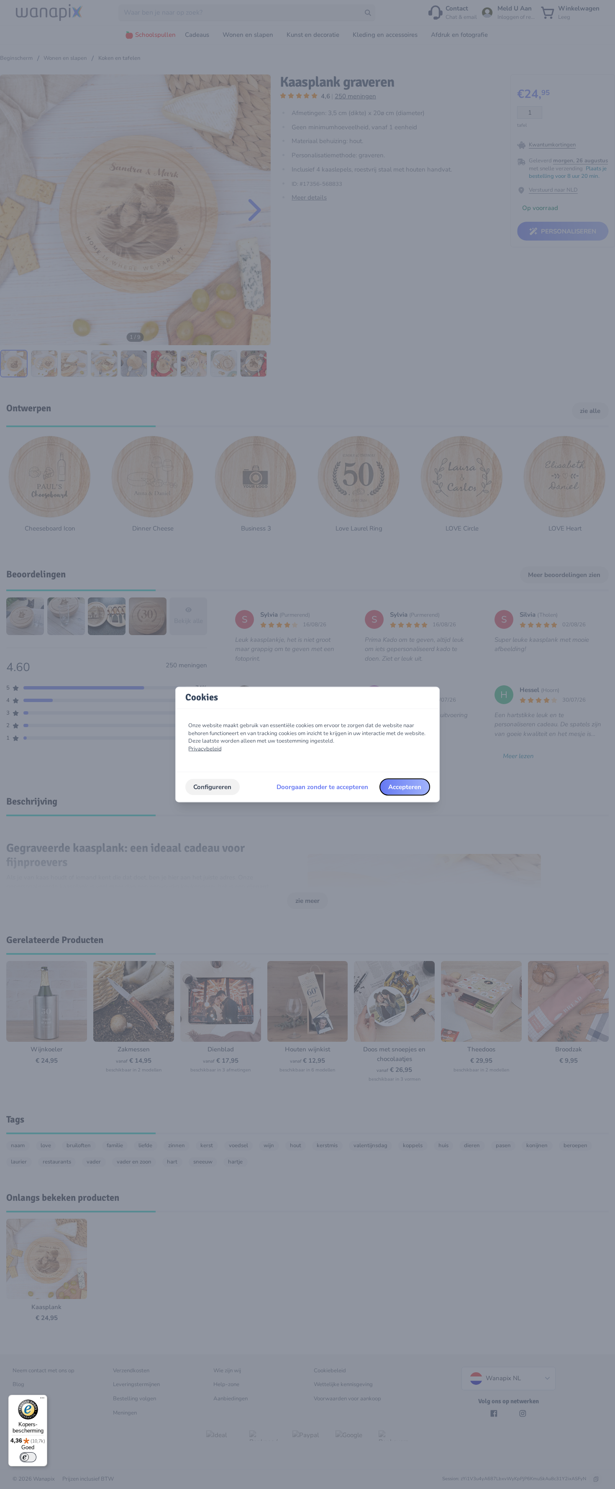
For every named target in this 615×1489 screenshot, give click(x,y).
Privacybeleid (205, 749)
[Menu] (42, 1400)
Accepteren (404, 787)
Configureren (212, 787)
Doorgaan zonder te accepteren (322, 787)
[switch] (28, 1457)
